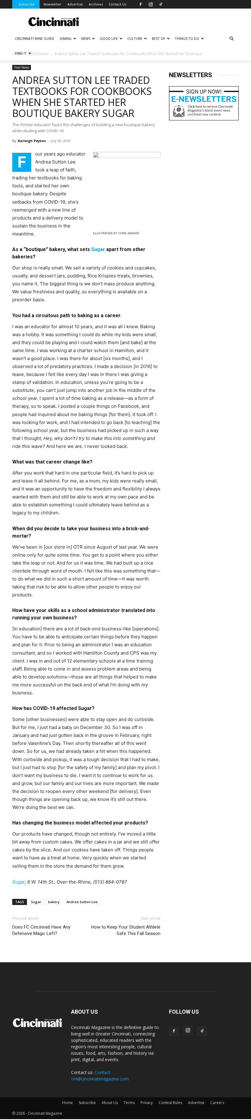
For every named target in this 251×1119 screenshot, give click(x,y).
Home (67, 1102)
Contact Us (117, 4)
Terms (129, 1102)
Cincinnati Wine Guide (34, 38)
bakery (54, 901)
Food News (21, 67)
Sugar (98, 249)
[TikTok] (160, 4)
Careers (217, 1102)
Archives (96, 4)
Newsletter (52, 4)
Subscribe (26, 4)
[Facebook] (140, 4)
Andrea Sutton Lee (82, 901)
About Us (110, 1102)
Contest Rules (170, 1102)
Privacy (146, 1102)
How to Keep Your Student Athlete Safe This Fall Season (125, 930)
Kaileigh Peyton (32, 140)
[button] (231, 39)
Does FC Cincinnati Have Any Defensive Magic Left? (41, 930)
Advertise (75, 4)
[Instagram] (150, 4)
